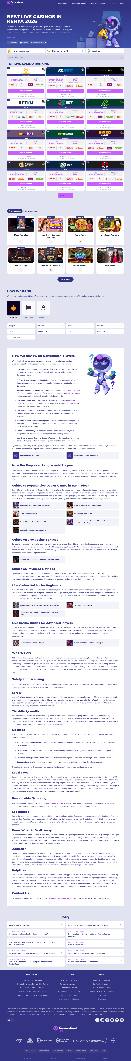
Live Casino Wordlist (69, 980)
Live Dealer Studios (97, 3)
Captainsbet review (105, 94)
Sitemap (105, 1058)
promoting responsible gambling (50, 803)
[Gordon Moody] (62, 1040)
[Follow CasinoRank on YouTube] (112, 1020)
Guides (112, 3)
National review (26, 187)
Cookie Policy (27, 1058)
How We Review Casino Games (102, 991)
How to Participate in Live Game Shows (33, 995)
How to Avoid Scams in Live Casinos (32, 988)
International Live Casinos (69, 999)
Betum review (26, 125)
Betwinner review (65, 156)
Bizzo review (105, 156)
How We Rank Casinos (102, 988)
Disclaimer (102, 995)
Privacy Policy (52, 1058)
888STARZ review (105, 187)
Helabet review (26, 156)
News (122, 3)
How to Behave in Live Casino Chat (32, 991)
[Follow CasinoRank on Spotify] (117, 1020)
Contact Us (102, 999)
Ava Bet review (105, 125)
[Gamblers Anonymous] (30, 1040)
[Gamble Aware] (90, 1040)
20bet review (65, 187)
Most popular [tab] (16, 211)
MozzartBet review (26, 94)
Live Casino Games (78, 3)
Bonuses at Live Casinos (69, 984)
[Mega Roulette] (21, 230)
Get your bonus (26, 91)
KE (9, 1020)
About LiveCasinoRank (102, 980)
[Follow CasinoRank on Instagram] (102, 1020)
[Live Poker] (110, 260)
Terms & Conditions (79, 1058)
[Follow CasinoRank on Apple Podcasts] (122, 1020)
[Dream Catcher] (80, 260)
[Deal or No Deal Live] (51, 260)
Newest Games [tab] (33, 211)
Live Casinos (62, 3)
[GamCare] (44, 1040)
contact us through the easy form (64, 898)
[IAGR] (19, 1040)
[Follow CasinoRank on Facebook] (97, 1020)
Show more (64, 195)
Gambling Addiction (69, 995)
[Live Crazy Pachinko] (110, 230)
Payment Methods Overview (69, 991)
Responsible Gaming (69, 988)
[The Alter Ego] (21, 260)
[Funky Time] (80, 230)
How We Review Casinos (101, 984)
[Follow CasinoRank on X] (107, 1020)
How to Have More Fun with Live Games (32, 984)
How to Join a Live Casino (32, 980)
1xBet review (65, 94)
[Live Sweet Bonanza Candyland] (51, 230)
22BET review (65, 125)
